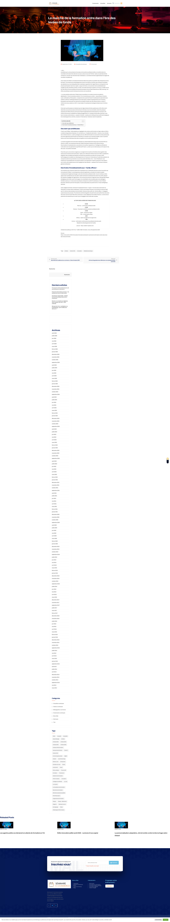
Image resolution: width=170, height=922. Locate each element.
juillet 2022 (54, 463)
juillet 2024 (54, 399)
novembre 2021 (55, 485)
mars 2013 (54, 687)
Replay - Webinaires (62, 801)
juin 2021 (54, 498)
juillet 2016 (54, 621)
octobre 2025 (55, 359)
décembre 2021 (55, 482)
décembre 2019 (55, 546)
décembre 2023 (55, 418)
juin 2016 (54, 623)
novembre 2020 (55, 517)
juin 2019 (54, 559)
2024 (54, 736)
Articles (66, 250)
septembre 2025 (56, 362)
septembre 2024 (56, 394)
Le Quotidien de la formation (59, 787)
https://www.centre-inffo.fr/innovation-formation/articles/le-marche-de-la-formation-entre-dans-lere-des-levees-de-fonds (84, 235)
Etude (63, 764)
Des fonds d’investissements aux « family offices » (73, 124)
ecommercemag (61, 758)
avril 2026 (54, 343)
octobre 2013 (55, 679)
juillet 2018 (54, 586)
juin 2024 (54, 402)
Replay (54, 801)
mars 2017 (54, 610)
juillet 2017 (54, 607)
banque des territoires (57, 750)
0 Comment (94, 64)
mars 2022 (54, 474)
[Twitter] (52, 905)
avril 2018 (54, 594)
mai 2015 (54, 653)
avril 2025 (54, 375)
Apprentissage (56, 738)
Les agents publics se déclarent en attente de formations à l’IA (22, 833)
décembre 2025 (55, 354)
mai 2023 (54, 437)
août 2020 (54, 525)
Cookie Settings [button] (158, 919)
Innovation (79, 250)
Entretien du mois (56, 764)
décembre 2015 (55, 639)
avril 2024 (54, 407)
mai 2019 (54, 562)
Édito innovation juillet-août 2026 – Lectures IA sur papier (77, 833)
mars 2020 (54, 538)
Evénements (95, 3)
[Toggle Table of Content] (82, 121)
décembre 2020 (55, 514)
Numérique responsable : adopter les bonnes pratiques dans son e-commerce (60, 297)
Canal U (66, 750)
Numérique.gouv (56, 795)
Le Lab (65, 781)
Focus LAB (63, 770)
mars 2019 (54, 567)
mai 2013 (54, 685)
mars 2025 (54, 378)
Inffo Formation (56, 778)
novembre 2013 (55, 677)
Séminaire (55, 719)
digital (65, 756)
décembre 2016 (55, 615)
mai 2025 (54, 373)
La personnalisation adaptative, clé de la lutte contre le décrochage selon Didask (141, 834)
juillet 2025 (54, 367)
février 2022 (55, 477)
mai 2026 (54, 341)
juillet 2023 (54, 431)
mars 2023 (54, 442)
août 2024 (54, 397)
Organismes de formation (58, 798)
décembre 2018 (55, 575)
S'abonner (114, 862)
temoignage (55, 807)
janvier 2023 (55, 447)
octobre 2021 (55, 487)
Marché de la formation (58, 790)
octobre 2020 (55, 519)
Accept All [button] (166, 919)
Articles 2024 (63, 741)
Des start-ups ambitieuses (68, 123)
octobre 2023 (55, 423)
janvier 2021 (55, 511)
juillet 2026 (54, 335)
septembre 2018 (56, 583)
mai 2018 (54, 591)
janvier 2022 (55, 479)
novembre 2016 (55, 618)
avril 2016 (54, 629)
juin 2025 (54, 370)
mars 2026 (54, 346)
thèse (61, 807)
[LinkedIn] (56, 905)
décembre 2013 (55, 674)
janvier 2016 (55, 637)
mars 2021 (54, 506)
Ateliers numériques (58, 706)
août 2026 (54, 333)
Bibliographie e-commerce (59, 709)
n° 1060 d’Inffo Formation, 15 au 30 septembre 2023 (88, 229)
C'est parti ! (109, 886)
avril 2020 (54, 535)
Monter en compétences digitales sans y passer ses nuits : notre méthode (60, 302)
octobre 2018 (55, 581)
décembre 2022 (55, 450)
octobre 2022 (55, 455)
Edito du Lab (55, 761)
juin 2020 (54, 530)
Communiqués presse (57, 756)
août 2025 (54, 365)
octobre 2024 (55, 391)
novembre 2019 (55, 549)
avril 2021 (54, 503)
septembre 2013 (56, 682)
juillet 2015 (54, 650)
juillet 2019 (54, 557)
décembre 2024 (55, 386)
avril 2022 (54, 471)
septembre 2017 (56, 605)
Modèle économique (88, 250)
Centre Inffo (72, 250)
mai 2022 (54, 469)
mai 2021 (54, 501)
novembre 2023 (55, 421)
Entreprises (62, 761)
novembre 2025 (55, 357)
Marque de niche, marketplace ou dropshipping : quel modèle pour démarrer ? (60, 307)
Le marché (55, 784)
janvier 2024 (55, 415)
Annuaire (109, 3)
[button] (121, 3)
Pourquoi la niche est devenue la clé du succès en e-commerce (60, 288)
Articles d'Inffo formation (58, 747)
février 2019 (55, 570)
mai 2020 (54, 533)
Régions (54, 804)
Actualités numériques (81, 64)
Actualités (102, 3)
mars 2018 (54, 597)
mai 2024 (54, 405)
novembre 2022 (55, 453)
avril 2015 (54, 655)
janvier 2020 (55, 543)
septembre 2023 (56, 426)
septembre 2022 (56, 458)
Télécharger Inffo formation (58, 809)
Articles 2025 (55, 744)
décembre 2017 (55, 599)
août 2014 (54, 666)
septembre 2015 (56, 647)
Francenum (61, 773)
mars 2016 (54, 631)
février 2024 (55, 413)
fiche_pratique (56, 770)
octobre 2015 (55, 645)
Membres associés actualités (59, 792)
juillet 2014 (54, 669)
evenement (55, 767)
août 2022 (54, 461)
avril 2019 (54, 565)
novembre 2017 (55, 602)
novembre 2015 (55, 642)
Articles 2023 (55, 741)
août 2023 (54, 429)
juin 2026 (54, 338)
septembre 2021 (56, 490)
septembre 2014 (56, 663)
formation (55, 773)
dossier (54, 758)
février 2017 (55, 613)
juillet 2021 (54, 495)
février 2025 (55, 381)
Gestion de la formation (58, 775)
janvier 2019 (55, 573)
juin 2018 (54, 589)
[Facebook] (49, 905)
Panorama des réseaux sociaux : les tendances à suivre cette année (60, 292)
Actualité (59, 736)
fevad (61, 767)
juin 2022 (54, 466)
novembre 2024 (55, 389)
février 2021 (55, 509)
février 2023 (55, 445)
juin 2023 (54, 434)
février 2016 (55, 634)
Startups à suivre (62, 804)
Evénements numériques (59, 712)
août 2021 (54, 493)
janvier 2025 (55, 383)
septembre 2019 (56, 554)
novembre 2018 (55, 578)
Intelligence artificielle (57, 781)
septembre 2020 (56, 522)
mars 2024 (54, 410)
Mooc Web (55, 716)
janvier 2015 (55, 661)
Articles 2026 (63, 744)
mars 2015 (54, 658)
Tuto (54, 722)
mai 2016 (54, 626)
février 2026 (55, 349)
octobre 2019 (55, 551)
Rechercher (52, 268)
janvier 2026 (55, 351)
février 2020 (55, 541)
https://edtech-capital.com (87, 225)
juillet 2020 (54, 527)
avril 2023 (54, 439)
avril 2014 (54, 671)
